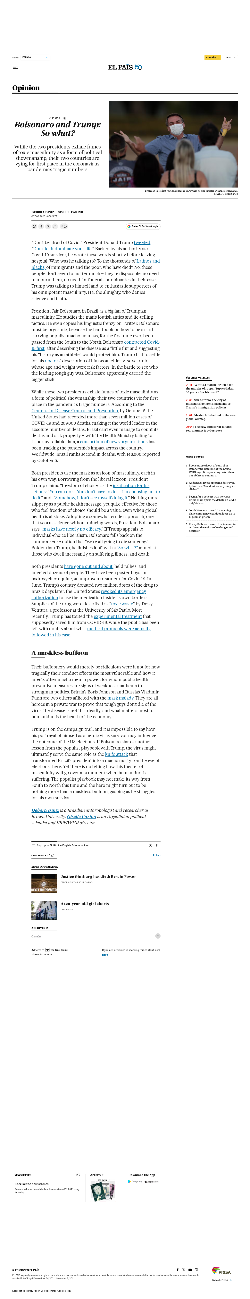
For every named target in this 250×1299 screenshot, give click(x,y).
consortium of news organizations (114, 441)
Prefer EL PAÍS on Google (145, 226)
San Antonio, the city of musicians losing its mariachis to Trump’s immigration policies (208, 403)
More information (41, 954)
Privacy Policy (33, 1291)
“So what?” (127, 547)
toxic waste (122, 604)
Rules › (157, 855)
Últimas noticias (198, 377)
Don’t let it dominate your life (62, 248)
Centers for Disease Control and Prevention (74, 410)
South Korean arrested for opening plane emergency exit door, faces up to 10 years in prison (212, 513)
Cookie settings (48, 1291)
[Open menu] (15, 67)
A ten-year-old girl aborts (85, 904)
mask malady (120, 698)
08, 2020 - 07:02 (44, 216)
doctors (52, 361)
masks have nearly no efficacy (71, 529)
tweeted (142, 242)
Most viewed (195, 457)
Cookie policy (64, 1291)
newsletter (23, 1175)
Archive (95, 1175)
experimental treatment (118, 616)
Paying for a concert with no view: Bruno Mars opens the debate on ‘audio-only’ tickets (213, 500)
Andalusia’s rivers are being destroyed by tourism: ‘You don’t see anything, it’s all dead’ (212, 486)
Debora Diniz (42, 212)
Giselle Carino (70, 212)
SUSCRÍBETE (212, 57)
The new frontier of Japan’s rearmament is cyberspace (209, 428)
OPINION (54, 118)
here (105, 954)
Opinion (26, 88)
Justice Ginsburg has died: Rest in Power (98, 877)
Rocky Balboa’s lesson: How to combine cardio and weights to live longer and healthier (213, 527)
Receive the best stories (31, 1184)
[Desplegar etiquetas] (158, 936)
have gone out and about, (88, 566)
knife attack (116, 754)
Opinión (36, 936)
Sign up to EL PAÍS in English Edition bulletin (63, 845)
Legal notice (18, 1291)
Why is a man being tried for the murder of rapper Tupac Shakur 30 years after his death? (210, 388)
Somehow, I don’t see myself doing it (91, 497)
